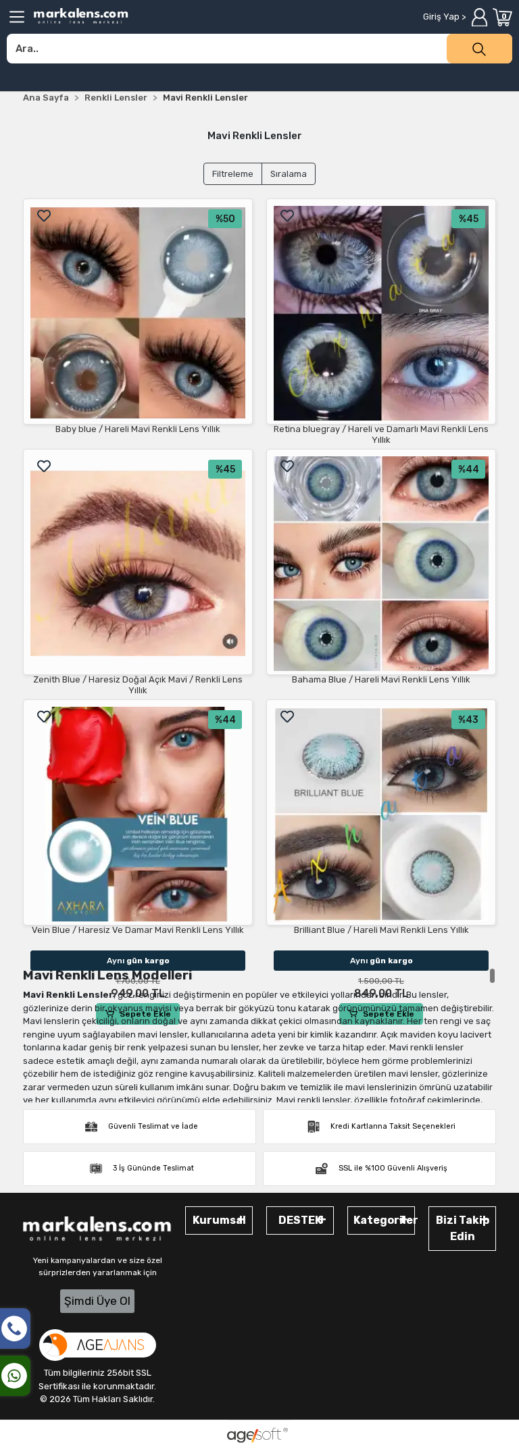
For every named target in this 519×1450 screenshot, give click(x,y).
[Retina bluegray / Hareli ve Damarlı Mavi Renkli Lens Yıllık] (381, 313)
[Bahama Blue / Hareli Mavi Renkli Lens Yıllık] (381, 563)
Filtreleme (232, 174)
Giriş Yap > (444, 16)
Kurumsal (219, 1220)
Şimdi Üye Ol (97, 1301)
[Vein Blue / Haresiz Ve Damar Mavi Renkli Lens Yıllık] (137, 814)
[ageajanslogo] (97, 1345)
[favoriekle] (44, 216)
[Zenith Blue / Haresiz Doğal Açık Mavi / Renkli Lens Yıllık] (137, 563)
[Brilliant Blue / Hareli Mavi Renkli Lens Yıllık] (381, 814)
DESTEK (300, 1220)
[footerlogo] (97, 1230)
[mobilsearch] (479, 48)
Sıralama (288, 174)
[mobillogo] (81, 16)
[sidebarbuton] (17, 17)
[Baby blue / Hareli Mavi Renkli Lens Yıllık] (137, 313)
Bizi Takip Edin (462, 1228)
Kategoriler (384, 1220)
